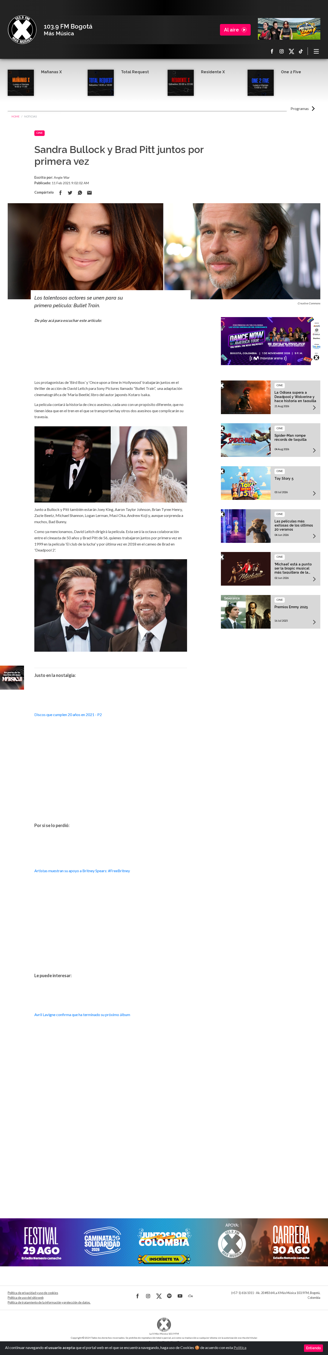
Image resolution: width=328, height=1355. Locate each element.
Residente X (213, 72)
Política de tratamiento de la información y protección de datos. (49, 1302)
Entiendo (313, 1348)
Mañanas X (51, 72)
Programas (300, 108)
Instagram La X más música (282, 51)
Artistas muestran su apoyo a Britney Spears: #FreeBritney (82, 870)
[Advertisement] (110, 1157)
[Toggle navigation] (316, 51)
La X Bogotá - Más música (22, 29)
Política (240, 1347)
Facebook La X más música (272, 51)
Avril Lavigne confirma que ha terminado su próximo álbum (82, 1014)
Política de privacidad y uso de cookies (33, 1293)
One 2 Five (291, 72)
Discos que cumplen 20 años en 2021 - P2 (68, 714)
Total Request (135, 72)
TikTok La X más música (301, 51)
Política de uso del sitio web (25, 1298)
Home (15, 116)
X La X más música (291, 51)
